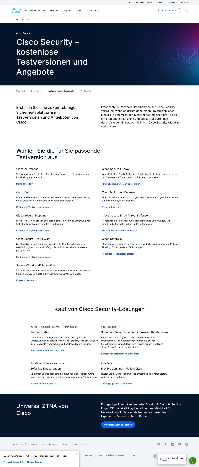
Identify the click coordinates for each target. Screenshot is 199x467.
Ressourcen (36, 91)
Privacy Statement (12, 462)
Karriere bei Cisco (49, 444)
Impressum (88, 455)
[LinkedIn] (172, 444)
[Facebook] (158, 444)
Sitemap (131, 455)
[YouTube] (179, 444)
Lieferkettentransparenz (115, 455)
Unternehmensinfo (19, 444)
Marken (99, 455)
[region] (40, 459)
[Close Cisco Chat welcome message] (154, 456)
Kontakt (34, 444)
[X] (165, 444)
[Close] (76, 454)
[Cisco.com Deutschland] (16, 10)
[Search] (186, 10)
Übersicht (20, 91)
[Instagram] (186, 444)
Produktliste (86, 91)
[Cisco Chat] (192, 460)
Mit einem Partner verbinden (74, 444)
